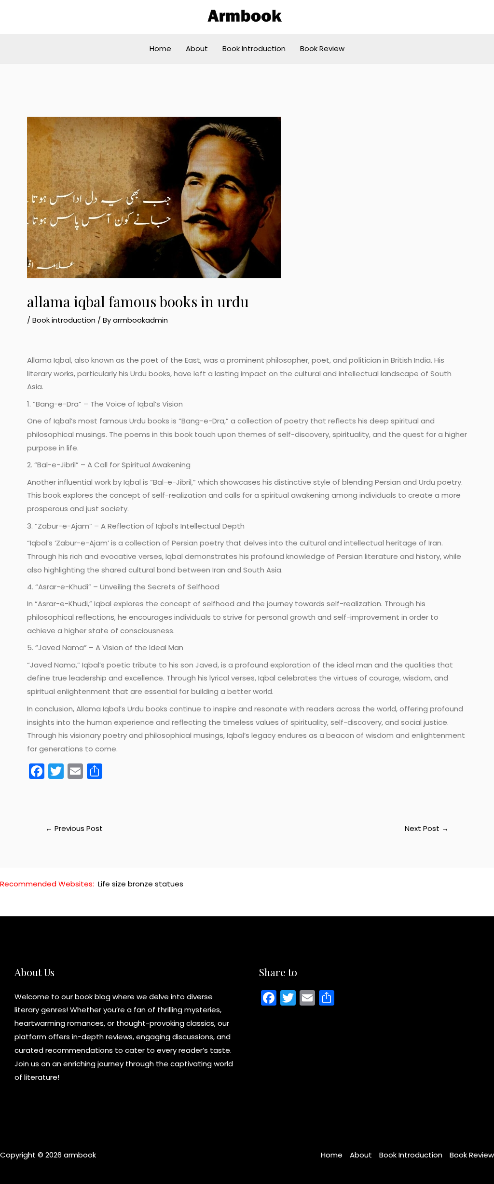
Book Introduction (254, 48)
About (197, 48)
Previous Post (74, 828)
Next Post (427, 828)
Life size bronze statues (140, 884)
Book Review (322, 48)
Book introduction (64, 320)
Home (160, 48)
